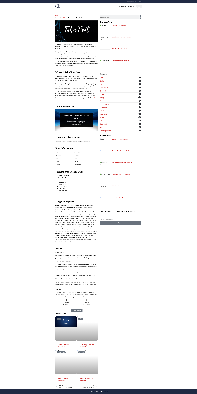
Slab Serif (103, 124)
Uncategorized (105, 131)
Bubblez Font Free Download (120, 139)
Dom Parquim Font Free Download (122, 162)
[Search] (140, 17)
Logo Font (103, 107)
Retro (102, 111)
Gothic (102, 101)
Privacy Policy (122, 6)
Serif (101, 121)
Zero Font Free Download (119, 25)
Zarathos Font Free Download (120, 60)
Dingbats (103, 91)
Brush (102, 78)
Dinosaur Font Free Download (120, 151)
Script (56, 15)
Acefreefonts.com (103, 391)
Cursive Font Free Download (120, 197)
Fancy (102, 97)
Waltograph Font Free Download (121, 174)
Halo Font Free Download (119, 186)
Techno (103, 127)
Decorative (104, 88)
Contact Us (131, 6)
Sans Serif (103, 114)
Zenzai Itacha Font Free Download (121, 37)
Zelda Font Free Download (119, 49)
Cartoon (103, 84)
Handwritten (104, 104)
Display (102, 94)
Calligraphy (104, 81)
